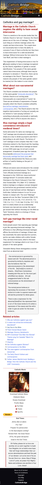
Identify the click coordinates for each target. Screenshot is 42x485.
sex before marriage (11, 106)
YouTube (19, 406)
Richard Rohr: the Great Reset (19, 434)
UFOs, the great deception (19, 437)
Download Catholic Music (19, 394)
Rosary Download (19, 400)
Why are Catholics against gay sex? (19, 320)
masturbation (23, 106)
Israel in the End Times (19, 440)
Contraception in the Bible (16, 347)
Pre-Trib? (19, 425)
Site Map (21, 478)
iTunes (19, 409)
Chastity (10, 342)
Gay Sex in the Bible (14, 327)
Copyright (21, 475)
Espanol (21, 480)
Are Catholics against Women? (18, 345)
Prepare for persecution (19, 428)
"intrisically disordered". (26, 94)
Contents (40, 36)
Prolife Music (19, 403)
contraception (8, 109)
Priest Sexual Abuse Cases (16, 330)
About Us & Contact (21, 470)
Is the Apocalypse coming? (19, 431)
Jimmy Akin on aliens (19, 422)
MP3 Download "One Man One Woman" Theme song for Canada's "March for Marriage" (21, 337)
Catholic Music (20, 370)
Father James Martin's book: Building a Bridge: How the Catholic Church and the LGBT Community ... (21, 361)
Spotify (20, 412)
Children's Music (19, 397)
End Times (20, 418)
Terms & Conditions (21, 473)
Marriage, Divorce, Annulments (18, 332)
